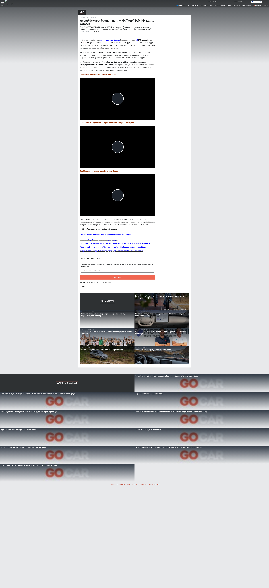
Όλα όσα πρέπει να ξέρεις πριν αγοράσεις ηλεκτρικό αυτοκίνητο (105, 235)
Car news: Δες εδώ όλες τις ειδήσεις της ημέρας (99, 240)
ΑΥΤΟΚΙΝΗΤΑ (193, 5)
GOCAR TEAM (84, 32)
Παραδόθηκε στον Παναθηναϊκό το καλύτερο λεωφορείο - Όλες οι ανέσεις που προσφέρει (115, 243)
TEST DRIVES (214, 5)
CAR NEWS (203, 5)
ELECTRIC (181, 5)
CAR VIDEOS (246, 5)
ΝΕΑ (82, 12)
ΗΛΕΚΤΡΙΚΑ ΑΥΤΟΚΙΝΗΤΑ (230, 5)
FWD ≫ (257, 5)
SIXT (113, 282)
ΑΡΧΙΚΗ (82, 18)
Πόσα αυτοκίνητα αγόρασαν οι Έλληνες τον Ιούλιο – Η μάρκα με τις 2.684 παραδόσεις (113, 247)
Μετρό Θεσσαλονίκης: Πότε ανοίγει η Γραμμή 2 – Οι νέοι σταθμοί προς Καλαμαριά (111, 251)
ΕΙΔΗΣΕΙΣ (94, 18)
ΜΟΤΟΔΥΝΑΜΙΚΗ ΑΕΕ (102, 282)
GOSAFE (89, 282)
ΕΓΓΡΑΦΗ (117, 277)
